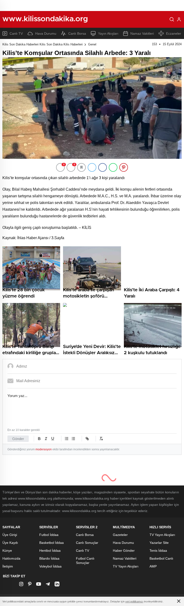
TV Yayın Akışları (125, 566)
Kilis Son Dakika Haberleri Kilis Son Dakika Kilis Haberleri (42, 44)
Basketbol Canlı (161, 558)
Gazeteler (120, 535)
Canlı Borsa (77, 33)
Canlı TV (16, 33)
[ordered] (66, 438)
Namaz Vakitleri (142, 33)
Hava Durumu (45, 33)
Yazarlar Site (159, 543)
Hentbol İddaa (50, 550)
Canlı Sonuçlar (87, 543)
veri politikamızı (134, 601)
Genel (92, 44)
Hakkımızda (11, 558)
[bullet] (73, 438)
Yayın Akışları (108, 33)
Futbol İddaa (48, 535)
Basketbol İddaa (51, 543)
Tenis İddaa (158, 550)
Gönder (18, 439)
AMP (153, 566)
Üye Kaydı (10, 543)
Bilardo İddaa (49, 558)
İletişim (7, 566)
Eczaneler (173, 33)
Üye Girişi (9, 535)
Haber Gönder (124, 550)
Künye (7, 550)
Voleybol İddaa (50, 566)
